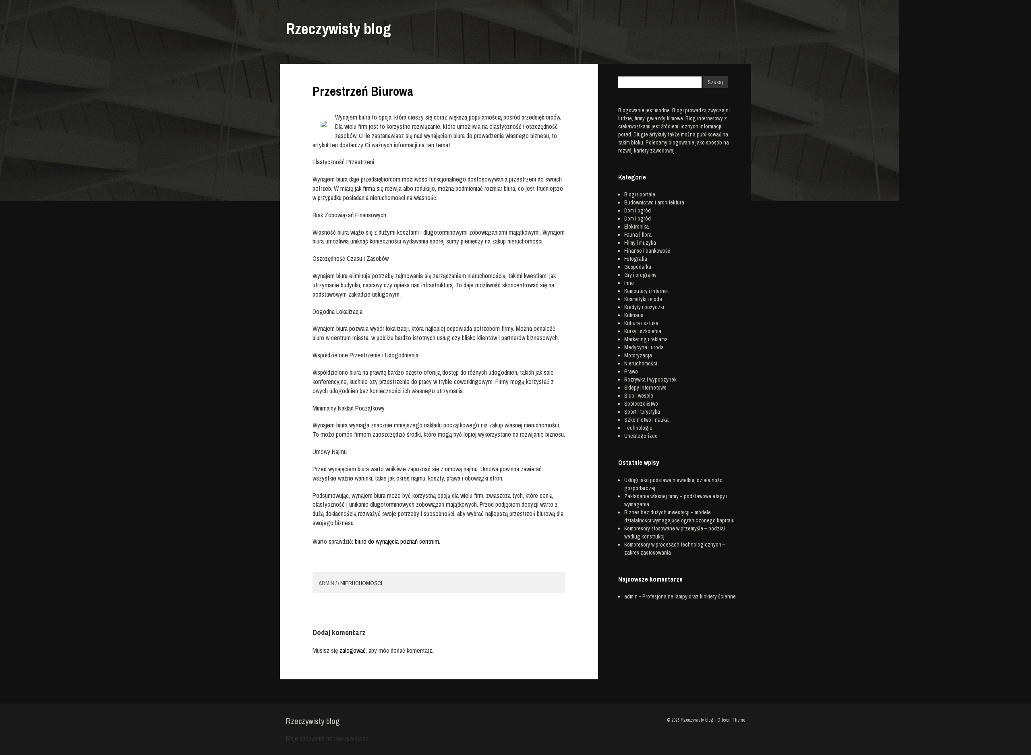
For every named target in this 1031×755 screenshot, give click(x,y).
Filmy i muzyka (640, 242)
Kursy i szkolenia (642, 331)
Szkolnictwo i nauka (646, 419)
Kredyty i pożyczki (644, 307)
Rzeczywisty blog (338, 29)
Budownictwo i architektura (654, 202)
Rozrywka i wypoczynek (650, 379)
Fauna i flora (638, 234)
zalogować (353, 650)
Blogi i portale (639, 194)
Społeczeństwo (641, 403)
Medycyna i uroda (644, 347)
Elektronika (636, 226)
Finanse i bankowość (647, 250)
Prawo (631, 371)
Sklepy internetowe (645, 387)
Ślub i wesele (638, 395)
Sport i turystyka (642, 411)
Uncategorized (641, 435)
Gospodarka (637, 266)
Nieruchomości (361, 583)
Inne (629, 283)
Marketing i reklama (646, 339)
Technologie (638, 427)
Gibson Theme (731, 720)
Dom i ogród (637, 210)
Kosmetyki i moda (643, 299)
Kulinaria (634, 315)
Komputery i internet (646, 291)
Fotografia (635, 258)
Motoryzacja (638, 355)
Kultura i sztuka (641, 323)
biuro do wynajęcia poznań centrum (397, 541)
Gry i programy (640, 274)
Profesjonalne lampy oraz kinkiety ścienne (689, 596)
